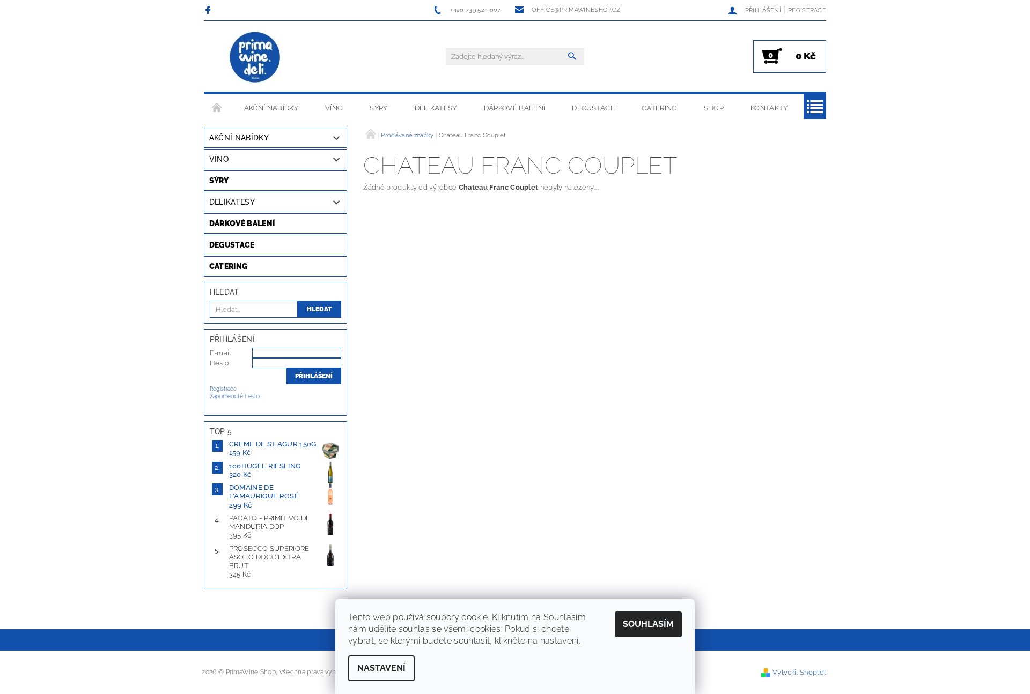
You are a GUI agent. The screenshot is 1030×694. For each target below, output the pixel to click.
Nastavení (381, 668)
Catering (659, 108)
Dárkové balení (514, 108)
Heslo (220, 363)
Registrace (807, 10)
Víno (334, 108)
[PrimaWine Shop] (255, 58)
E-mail (220, 353)
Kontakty (769, 108)
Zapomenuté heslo (235, 396)
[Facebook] (209, 9)
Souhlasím (648, 624)
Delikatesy (436, 108)
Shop (714, 108)
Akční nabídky (271, 108)
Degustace (593, 108)
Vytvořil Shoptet (799, 672)
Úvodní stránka (217, 108)
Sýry (378, 108)
